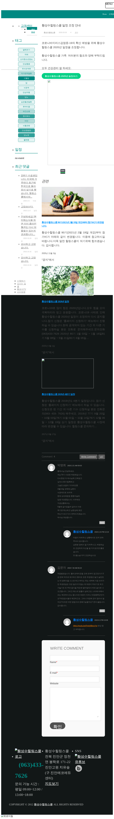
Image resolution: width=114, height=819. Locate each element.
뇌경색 (26, 88)
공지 (76, 32)
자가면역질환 (26, 73)
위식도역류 (26, 69)
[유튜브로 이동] (89, 762)
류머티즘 (26, 107)
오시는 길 (21, 284)
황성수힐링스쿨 (49, 32)
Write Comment (88, 457)
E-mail (54, 673)
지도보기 (52, 784)
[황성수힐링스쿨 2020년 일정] (68, 295)
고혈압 (26, 78)
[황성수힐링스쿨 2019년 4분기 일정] (68, 387)
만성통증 (26, 64)
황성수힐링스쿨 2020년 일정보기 (61, 76)
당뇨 (26, 97)
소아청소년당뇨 (26, 59)
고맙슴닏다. (27, 206)
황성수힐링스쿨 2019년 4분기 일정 (58, 394)
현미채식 (26, 116)
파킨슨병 (26, 111)
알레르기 (26, 50)
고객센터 (26, 25)
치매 (26, 54)
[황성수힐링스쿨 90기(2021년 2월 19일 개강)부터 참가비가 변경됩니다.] (68, 216)
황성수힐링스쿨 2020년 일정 (55, 301)
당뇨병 (26, 135)
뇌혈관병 (26, 126)
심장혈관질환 (26, 102)
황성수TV (21, 289)
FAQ (33, 32)
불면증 (26, 140)
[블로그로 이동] (79, 771)
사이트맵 (21, 292)
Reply (102, 522)
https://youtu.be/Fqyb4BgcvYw (85, 626)
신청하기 (21, 281)
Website (54, 683)
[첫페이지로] (29, 756)
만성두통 (26, 92)
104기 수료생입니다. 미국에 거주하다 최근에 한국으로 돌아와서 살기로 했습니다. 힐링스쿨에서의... (29, 186)
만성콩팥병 (26, 130)
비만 (26, 121)
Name (53, 662)
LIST (101, 457)
